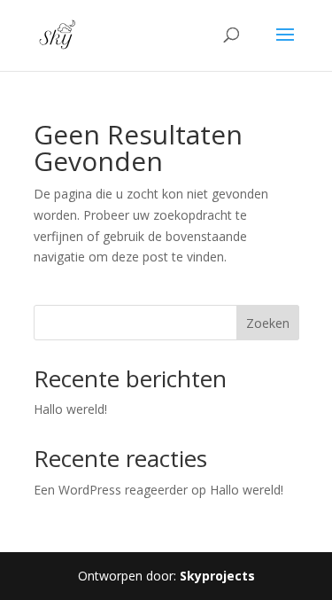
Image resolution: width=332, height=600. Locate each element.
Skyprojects (217, 575)
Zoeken (268, 323)
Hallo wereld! (70, 409)
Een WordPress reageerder (111, 489)
